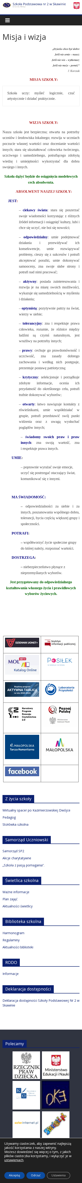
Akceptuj (14, 1175)
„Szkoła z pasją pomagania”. (23, 865)
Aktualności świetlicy (18, 906)
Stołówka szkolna (15, 824)
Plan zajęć (10, 899)
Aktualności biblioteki (18, 947)
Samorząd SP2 (13, 851)
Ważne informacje (16, 892)
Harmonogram (13, 933)
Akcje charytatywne (17, 858)
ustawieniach (13, 1160)
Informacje (11, 973)
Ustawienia (58, 1175)
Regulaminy (11, 940)
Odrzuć (36, 1175)
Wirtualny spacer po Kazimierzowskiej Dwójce (36, 810)
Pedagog (9, 817)
